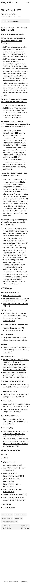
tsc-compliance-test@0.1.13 (12, 465)
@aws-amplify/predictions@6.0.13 (14, 500)
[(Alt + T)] (13, 2)
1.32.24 (5, 458)
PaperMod (24, 581)
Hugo (20, 581)
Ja (16, 2)
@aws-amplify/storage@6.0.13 (13, 476)
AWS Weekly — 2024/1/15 (12, 295)
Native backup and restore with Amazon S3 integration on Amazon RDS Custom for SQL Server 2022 (15, 367)
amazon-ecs (18, 518)
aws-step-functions (20, 514)
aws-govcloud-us (7, 518)
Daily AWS (6, 2)
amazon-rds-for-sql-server (9, 521)
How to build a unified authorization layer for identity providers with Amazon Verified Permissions (15, 433)
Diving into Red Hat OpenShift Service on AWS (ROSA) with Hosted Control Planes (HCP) (16, 350)
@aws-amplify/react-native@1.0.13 (15, 494)
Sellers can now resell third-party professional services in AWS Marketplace (13, 40)
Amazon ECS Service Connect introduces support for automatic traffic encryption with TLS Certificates (15, 124)
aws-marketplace (7, 514)
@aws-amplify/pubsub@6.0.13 (13, 497)
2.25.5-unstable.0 (9, 507)
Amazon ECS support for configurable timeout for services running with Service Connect (14, 222)
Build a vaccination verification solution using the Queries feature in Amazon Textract (15, 421)
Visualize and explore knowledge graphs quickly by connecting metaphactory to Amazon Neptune (15, 375)
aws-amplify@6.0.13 (10, 473)
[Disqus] (15, 554)
